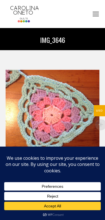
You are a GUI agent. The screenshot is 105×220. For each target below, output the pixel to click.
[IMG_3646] (52, 117)
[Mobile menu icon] (95, 14)
